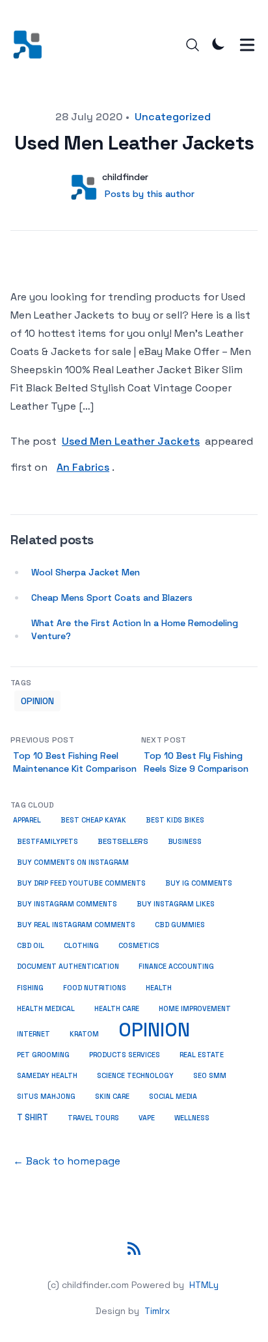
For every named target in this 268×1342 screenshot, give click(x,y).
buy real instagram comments (76, 925)
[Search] (192, 45)
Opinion (37, 701)
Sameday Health (47, 1076)
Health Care (116, 1009)
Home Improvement (195, 1009)
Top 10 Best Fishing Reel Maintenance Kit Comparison (75, 762)
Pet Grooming (43, 1055)
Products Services (124, 1055)
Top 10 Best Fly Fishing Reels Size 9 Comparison (196, 762)
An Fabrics (83, 467)
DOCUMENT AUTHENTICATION (68, 966)
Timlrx (157, 1311)
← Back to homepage (66, 1161)
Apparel (27, 820)
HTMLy (204, 1285)
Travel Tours (93, 1118)
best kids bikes (175, 820)
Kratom (84, 1034)
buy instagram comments (67, 904)
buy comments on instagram (73, 862)
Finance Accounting (176, 966)
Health (159, 987)
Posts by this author (149, 194)
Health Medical (46, 1009)
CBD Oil (30, 945)
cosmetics (138, 945)
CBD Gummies (180, 925)
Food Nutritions (94, 988)
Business (185, 841)
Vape (147, 1118)
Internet (33, 1034)
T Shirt (32, 1117)
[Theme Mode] (218, 43)
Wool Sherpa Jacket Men (85, 572)
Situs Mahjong (46, 1096)
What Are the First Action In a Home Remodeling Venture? (134, 629)
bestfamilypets (47, 841)
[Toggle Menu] (247, 44)
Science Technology (135, 1076)
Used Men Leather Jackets (131, 441)
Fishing (30, 987)
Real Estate (202, 1055)
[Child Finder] (31, 44)
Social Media (173, 1096)
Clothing (81, 945)
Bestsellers (123, 841)
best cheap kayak (93, 820)
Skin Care (112, 1096)
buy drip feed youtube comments (81, 883)
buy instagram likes (176, 904)
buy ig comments (198, 883)
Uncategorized (173, 117)
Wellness (191, 1118)
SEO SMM (209, 1076)
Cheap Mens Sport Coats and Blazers (112, 597)
